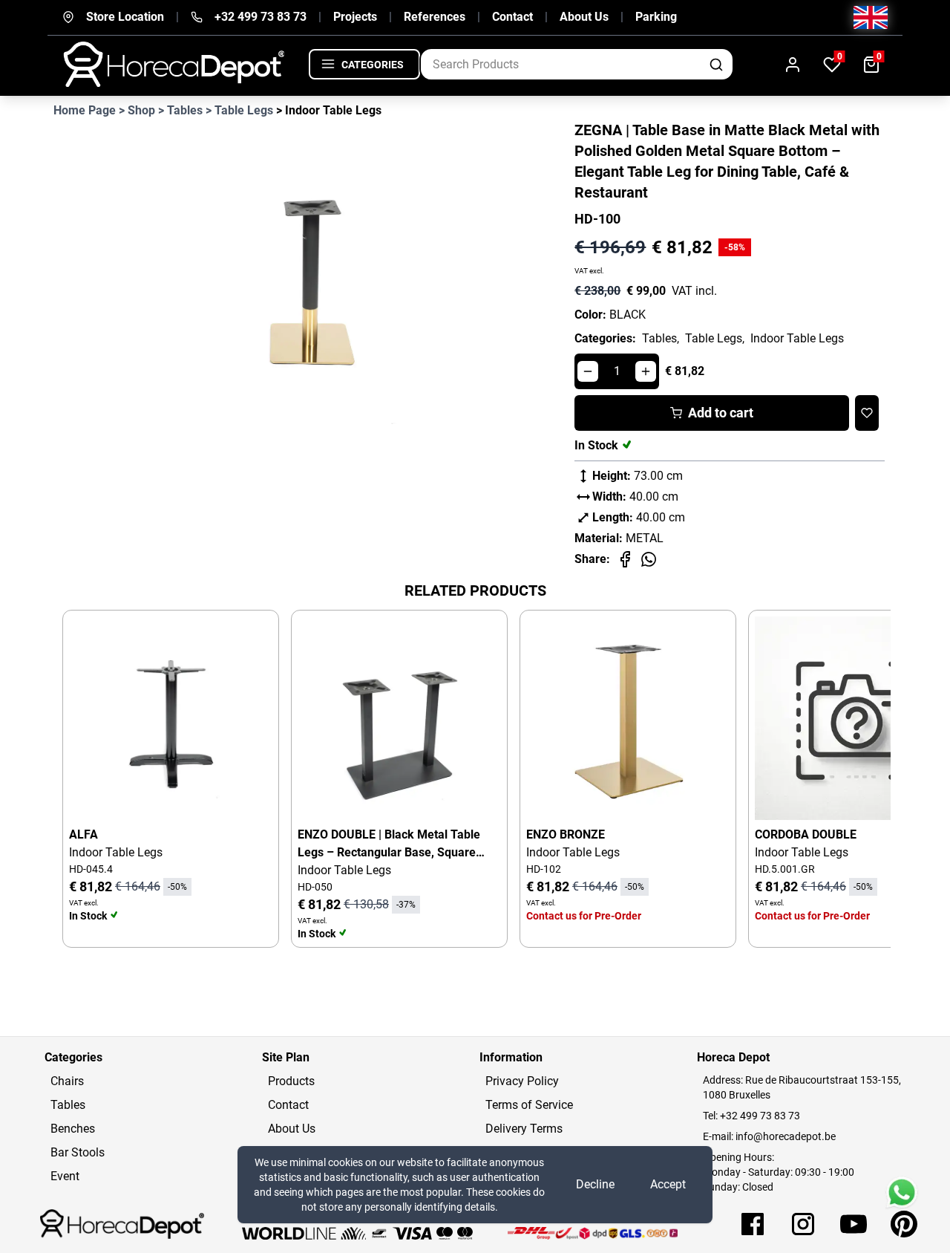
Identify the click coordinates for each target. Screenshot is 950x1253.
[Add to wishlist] (867, 413)
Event (64, 1176)
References (434, 17)
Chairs (67, 1081)
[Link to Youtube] (853, 1224)
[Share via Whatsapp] (649, 559)
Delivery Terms (524, 1129)
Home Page (84, 110)
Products (291, 1081)
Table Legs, (714, 338)
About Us (584, 17)
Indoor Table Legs (797, 338)
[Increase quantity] (645, 371)
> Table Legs (239, 110)
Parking (656, 17)
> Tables (180, 110)
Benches (72, 1129)
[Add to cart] (248, 640)
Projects (355, 17)
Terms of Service (529, 1105)
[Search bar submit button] (717, 64)
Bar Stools (77, 1152)
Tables (67, 1105)
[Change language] (871, 17)
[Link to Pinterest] (904, 1224)
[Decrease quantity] (587, 371)
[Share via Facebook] (625, 559)
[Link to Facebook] (752, 1224)
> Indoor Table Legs (328, 110)
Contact (512, 17)
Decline (595, 1184)
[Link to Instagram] (803, 1224)
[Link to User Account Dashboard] (792, 64)
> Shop (137, 110)
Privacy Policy (522, 1081)
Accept (668, 1184)
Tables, (660, 338)
